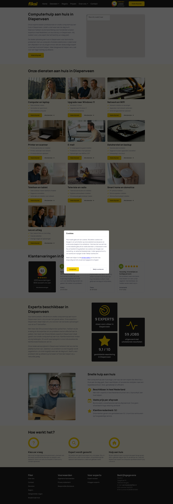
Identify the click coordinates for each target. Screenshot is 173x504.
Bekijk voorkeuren (98, 269)
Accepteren (72, 269)
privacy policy (86, 258)
